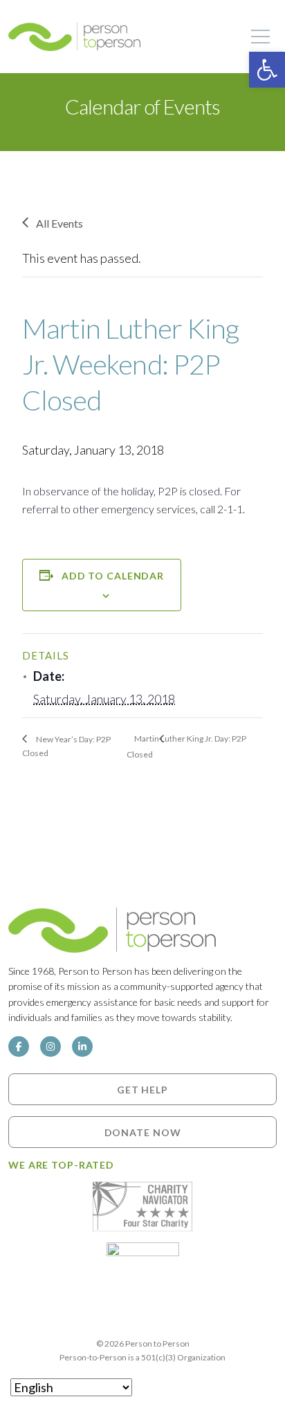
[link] (267, 70)
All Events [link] (59, 223)
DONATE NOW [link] (142, 1132)
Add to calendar (113, 576)
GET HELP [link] (142, 1089)
